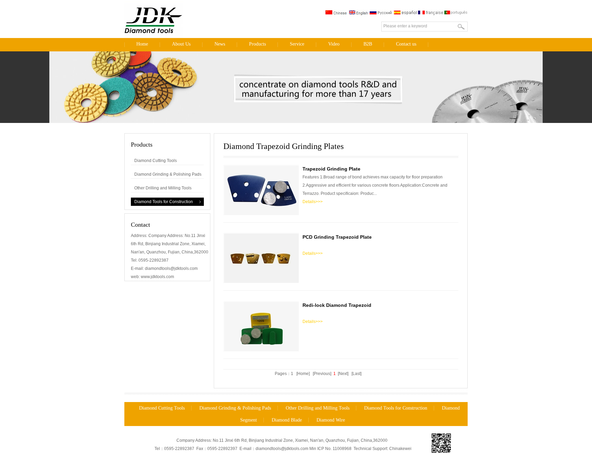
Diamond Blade (287, 420)
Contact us (406, 44)
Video (334, 44)
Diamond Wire (331, 420)
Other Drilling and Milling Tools (163, 188)
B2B (367, 44)
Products (257, 44)
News (219, 44)
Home (142, 44)
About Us (181, 44)
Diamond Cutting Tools (155, 160)
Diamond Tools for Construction (163, 201)
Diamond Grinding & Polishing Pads (167, 174)
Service (297, 44)
